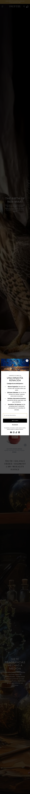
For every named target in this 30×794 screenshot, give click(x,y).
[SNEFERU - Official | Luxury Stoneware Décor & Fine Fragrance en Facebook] (11, 432)
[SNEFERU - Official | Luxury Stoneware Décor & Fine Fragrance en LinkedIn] (19, 432)
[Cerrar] (27, 360)
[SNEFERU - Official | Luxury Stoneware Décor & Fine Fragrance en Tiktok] (16, 432)
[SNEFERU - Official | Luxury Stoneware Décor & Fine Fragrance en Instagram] (14, 432)
